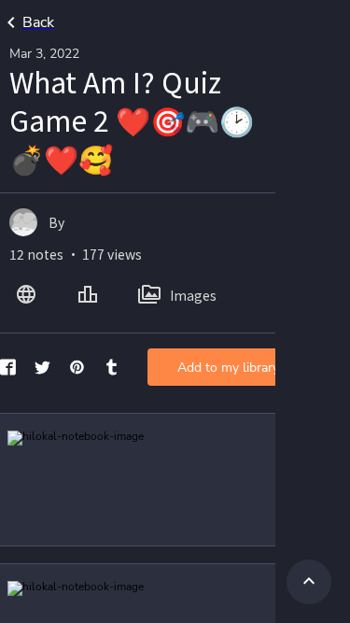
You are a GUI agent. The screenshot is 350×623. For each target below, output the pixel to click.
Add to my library (228, 367)
